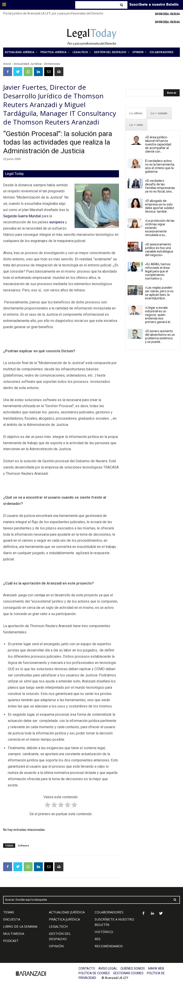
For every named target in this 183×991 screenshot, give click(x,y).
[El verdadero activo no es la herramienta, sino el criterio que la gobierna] (135, 163)
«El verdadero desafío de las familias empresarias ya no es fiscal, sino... (160, 186)
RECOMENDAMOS (109, 946)
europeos (56, 222)
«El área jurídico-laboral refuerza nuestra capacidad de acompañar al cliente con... (158, 144)
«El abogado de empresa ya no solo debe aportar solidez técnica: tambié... (159, 206)
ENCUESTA (11, 919)
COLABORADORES (109, 912)
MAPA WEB (156, 968)
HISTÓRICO (104, 931)
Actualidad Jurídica (28, 63)
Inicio (7, 63)
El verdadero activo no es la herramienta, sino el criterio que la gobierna (160, 166)
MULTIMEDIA (13, 933)
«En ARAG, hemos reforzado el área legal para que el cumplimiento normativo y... (158, 271)
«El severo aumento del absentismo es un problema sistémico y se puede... (160, 336)
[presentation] (136, 113)
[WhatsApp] (28, 71)
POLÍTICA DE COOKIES (94, 973)
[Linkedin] (38, 71)
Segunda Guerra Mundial (22, 216)
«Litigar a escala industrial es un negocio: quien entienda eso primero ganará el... (158, 315)
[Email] (48, 71)
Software (23, 845)
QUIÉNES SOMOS (133, 968)
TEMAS (8, 912)
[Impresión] (58, 71)
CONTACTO (87, 968)
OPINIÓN (56, 946)
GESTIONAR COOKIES (128, 973)
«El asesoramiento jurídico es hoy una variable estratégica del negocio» (159, 250)
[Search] (122, 4)
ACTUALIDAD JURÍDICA (67, 912)
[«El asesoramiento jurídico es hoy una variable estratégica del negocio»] (135, 247)
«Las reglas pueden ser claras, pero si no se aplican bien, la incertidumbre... (159, 293)
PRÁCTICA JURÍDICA (64, 919)
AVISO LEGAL (107, 968)
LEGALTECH (58, 926)
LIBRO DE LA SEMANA (20, 926)
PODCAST (11, 940)
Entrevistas (52, 63)
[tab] (136, 113)
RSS (97, 939)
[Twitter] (17, 71)
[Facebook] (7, 71)
